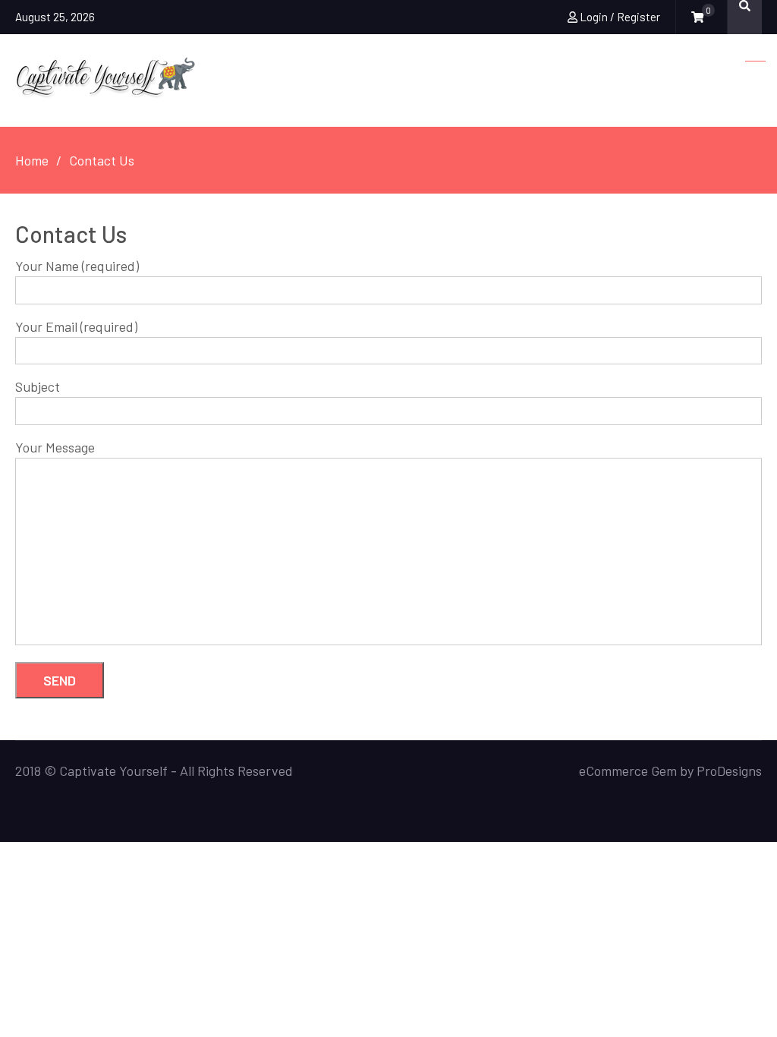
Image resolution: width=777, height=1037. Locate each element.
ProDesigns (729, 770)
